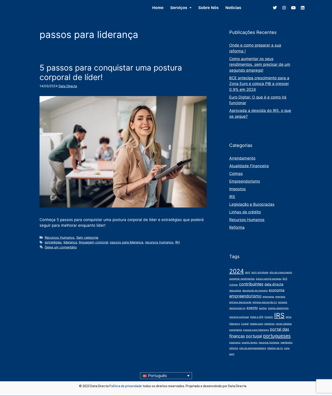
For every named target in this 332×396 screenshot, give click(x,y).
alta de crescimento (280, 272)
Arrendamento (242, 158)
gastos (263, 308)
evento (252, 308)
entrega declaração (240, 302)
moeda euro (256, 323)
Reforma (237, 227)
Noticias (233, 7)
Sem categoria (87, 237)
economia (276, 290)
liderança (70, 242)
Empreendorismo (244, 181)
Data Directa (67, 86)
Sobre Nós (208, 7)
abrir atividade (259, 272)
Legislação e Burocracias (251, 204)
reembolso (286, 342)
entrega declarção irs (265, 302)
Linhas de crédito (245, 212)
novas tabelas (284, 323)
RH (177, 242)
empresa (280, 296)
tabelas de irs (275, 348)
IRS (232, 196)
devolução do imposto (255, 290)
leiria (288, 317)
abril (247, 272)
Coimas (236, 173)
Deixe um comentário (61, 247)
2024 (236, 271)
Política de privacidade (125, 386)
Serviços (178, 7)
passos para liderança (126, 242)
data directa (273, 284)
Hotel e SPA (256, 317)
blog (250, 386)
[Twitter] (275, 8)
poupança (235, 342)
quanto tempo (249, 342)
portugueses (277, 336)
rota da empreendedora (252, 348)
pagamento (235, 329)
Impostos (237, 189)
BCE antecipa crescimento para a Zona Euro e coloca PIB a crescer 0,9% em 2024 (259, 84)
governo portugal (239, 317)
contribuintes (251, 284)
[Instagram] (284, 8)
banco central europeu (268, 278)
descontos (235, 290)
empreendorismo (245, 296)
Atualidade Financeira (249, 166)
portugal (254, 336)
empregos (268, 296)
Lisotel (245, 323)
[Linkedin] (303, 8)
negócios (269, 323)
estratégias (53, 242)
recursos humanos (159, 242)
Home (158, 7)
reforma (233, 348)
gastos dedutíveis (278, 308)
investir (268, 317)
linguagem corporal (93, 242)
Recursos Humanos (60, 237)
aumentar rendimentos (242, 278)
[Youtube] (293, 8)
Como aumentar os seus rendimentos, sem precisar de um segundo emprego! (259, 65)
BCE (285, 278)
